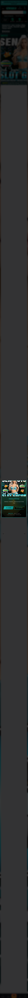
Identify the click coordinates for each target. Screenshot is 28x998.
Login (9, 507)
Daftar (20, 507)
